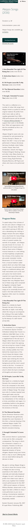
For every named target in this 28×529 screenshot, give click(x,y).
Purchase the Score (10, 40)
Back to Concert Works (10, 514)
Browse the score (7, 43)
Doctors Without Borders (12, 121)
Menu (24, 1)
